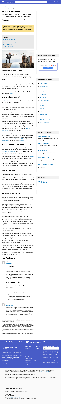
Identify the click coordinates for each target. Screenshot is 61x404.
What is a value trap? (7, 44)
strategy (11, 93)
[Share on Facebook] (23, 21)
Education (27, 351)
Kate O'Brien (6, 20)
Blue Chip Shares (44, 105)
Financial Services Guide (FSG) (50, 362)
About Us (54, 6)
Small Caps (42, 108)
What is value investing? (8, 41)
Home (3, 8)
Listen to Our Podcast (43, 157)
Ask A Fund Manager (44, 122)
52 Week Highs (43, 114)
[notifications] (50, 2)
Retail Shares (43, 91)
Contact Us (38, 351)
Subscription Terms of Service (30, 360)
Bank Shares (43, 94)
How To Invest (43, 83)
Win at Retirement (42, 150)
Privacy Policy (27, 356)
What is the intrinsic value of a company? (12, 42)
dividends (32, 156)
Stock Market (14, 6)
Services (37, 348)
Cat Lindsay (9, 305)
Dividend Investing (44, 86)
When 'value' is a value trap (9, 39)
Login (56, 2)
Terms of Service (28, 358)
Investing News (5, 6)
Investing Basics (23, 6)
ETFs (41, 111)
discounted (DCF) (8, 151)
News (26, 350)
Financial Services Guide (29, 354)
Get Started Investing (43, 143)
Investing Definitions (9, 8)
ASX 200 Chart (28, 346)
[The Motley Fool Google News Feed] (46, 182)
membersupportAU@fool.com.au (14, 397)
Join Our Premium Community (45, 164)
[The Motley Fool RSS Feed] (44, 182)
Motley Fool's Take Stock (45, 117)
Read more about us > (6, 363)
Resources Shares (44, 89)
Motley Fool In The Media (46, 119)
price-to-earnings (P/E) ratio (19, 139)
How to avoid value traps (8, 46)
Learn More (23, 30)
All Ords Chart (27, 348)
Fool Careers (38, 350)
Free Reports (39, 6)
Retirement (31, 6)
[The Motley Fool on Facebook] (42, 182)
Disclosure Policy (28, 362)
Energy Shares (43, 103)
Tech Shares (43, 97)
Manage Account (28, 364)
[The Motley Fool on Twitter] (39, 182)
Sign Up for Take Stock (44, 136)
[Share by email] (26, 21)
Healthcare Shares (44, 100)
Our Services (47, 6)
